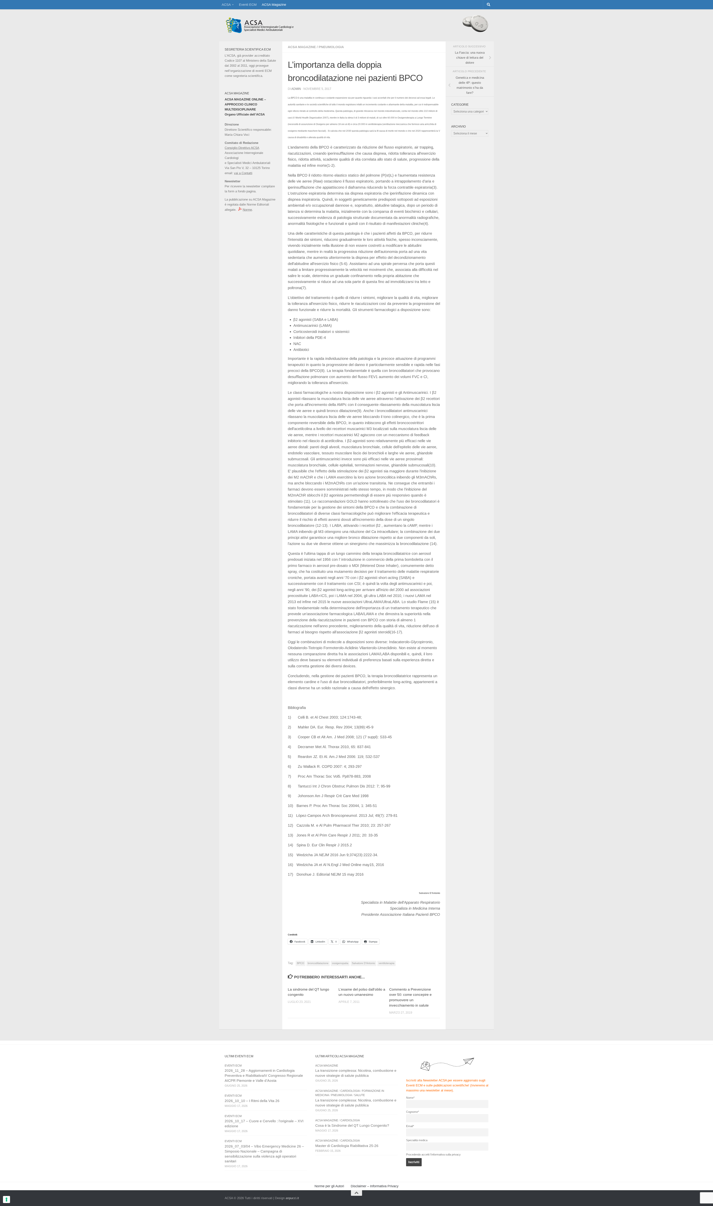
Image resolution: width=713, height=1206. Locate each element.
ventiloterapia (386, 963)
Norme (247, 209)
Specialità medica (416, 1140)
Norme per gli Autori (329, 1186)
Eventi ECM (248, 4)
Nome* (410, 1097)
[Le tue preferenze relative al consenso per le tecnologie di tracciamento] (6, 1199)
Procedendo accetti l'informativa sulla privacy (433, 1154)
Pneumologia (331, 47)
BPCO (300, 963)
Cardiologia (350, 1090)
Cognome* (412, 1111)
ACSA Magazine (274, 4)
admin (296, 88)
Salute (359, 1095)
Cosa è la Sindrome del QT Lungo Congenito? (352, 1125)
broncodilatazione (318, 963)
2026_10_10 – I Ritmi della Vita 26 (252, 1101)
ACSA (226, 4)
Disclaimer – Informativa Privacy (374, 1186)
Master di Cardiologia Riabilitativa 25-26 (346, 1146)
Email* (410, 1126)
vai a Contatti (243, 173)
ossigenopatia (340, 963)
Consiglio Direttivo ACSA (242, 148)
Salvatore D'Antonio (363, 963)
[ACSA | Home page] (259, 25)
